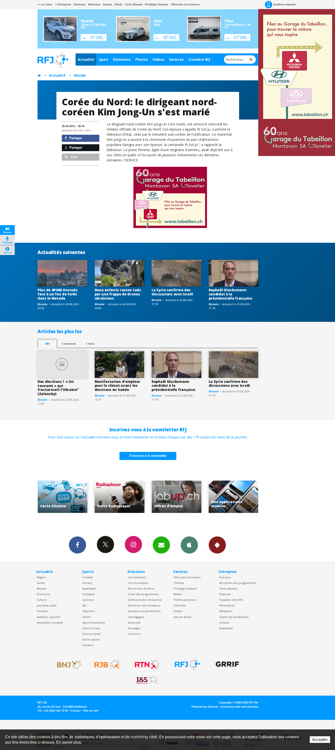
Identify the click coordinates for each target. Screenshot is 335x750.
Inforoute (80, 4)
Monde (80, 75)
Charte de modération (234, 616)
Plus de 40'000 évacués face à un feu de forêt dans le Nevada (57, 294)
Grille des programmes (143, 594)
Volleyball (88, 594)
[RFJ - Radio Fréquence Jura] (187, 664)
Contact (224, 622)
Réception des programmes (237, 582)
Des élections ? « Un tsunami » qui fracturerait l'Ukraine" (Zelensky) (58, 387)
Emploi (107, 4)
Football (87, 577)
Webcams (94, 4)
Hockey (87, 582)
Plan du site (90, 710)
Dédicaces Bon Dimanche (145, 599)
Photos (141, 59)
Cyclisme (88, 599)
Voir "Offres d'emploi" (172, 497)
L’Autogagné (136, 616)
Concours (134, 633)
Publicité (225, 594)
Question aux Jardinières (144, 611)
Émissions (122, 59)
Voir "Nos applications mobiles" (229, 497)
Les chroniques (138, 582)
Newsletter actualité (50, 622)
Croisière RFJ (199, 59)
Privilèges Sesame (185, 588)
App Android (217, 545)
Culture (42, 599)
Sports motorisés (93, 622)
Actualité (86, 59)
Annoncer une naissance (144, 605)
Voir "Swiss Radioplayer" (115, 497)
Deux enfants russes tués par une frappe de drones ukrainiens (118, 294)
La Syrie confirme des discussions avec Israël (172, 292)
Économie (43, 594)
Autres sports (91, 639)
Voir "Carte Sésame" (58, 497)
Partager (75, 138)
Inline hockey (91, 628)
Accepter (320, 740)
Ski (84, 605)
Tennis (86, 616)
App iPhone (189, 545)
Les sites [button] (46, 4)
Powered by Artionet (205, 706)
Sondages (134, 628)
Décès (118, 4)
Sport (103, 59)
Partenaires (226, 605)
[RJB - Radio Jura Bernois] (107, 664)
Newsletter (226, 628)
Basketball (89, 588)
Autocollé (134, 622)
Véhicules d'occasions (185, 4)
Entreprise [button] (64, 4)
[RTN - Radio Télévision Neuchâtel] (147, 664)
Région (41, 577)
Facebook (77, 545)
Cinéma (179, 582)
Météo (178, 594)
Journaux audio (47, 605)
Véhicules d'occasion (187, 577)
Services (176, 59)
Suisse (41, 582)
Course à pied (91, 633)
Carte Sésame (133, 4)
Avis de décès (182, 616)
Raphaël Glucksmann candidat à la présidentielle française (230, 294)
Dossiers (42, 611)
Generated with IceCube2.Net (239, 706)
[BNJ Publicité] (67, 664)
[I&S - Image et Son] (147, 680)
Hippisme (88, 611)
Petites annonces (185, 599)
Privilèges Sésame (156, 4)
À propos (225, 577)
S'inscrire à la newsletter (148, 456)
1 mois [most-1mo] (90, 343)
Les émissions (137, 577)
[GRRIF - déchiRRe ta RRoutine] (227, 664)
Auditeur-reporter (284, 4)
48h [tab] (47, 343)
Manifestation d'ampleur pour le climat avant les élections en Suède (118, 385)
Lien (73, 157)
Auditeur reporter (49, 616)
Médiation (225, 611)
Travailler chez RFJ (231, 599)
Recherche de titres (141, 588)
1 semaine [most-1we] (69, 343)
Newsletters (161, 545)
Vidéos (158, 59)
